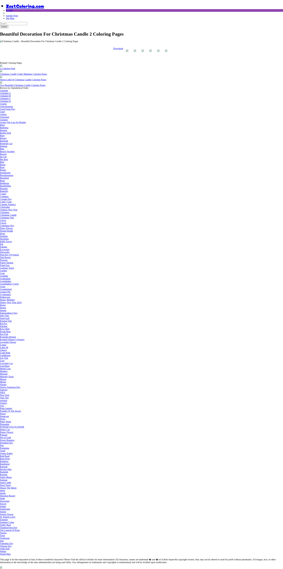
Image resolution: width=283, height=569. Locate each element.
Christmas (4, 212)
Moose (3, 379)
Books (3, 170)
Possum (3, 435)
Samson (3, 480)
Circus (3, 220)
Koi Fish (4, 334)
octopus (3, 400)
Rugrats (3, 474)
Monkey (4, 371)
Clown (3, 223)
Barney (3, 138)
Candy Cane (6, 202)
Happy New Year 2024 (11, 302)
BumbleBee (5, 186)
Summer (4, 519)
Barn (2, 135)
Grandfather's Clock (9, 284)
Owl (2, 405)
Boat (2, 167)
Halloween (5, 297)
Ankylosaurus (6, 106)
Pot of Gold (5, 437)
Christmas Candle (8, 215)
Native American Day (10, 387)
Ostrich (3, 403)
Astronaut (4, 117)
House (3, 307)
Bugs (2, 180)
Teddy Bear (5, 525)
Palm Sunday (6, 408)
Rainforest (5, 464)
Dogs (2, 233)
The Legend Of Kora (10, 530)
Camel (3, 194)
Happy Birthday (7, 300)
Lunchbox (5, 366)
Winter (3, 551)
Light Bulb (5, 353)
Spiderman (5, 509)
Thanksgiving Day (8, 527)
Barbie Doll (5, 133)
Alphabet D (5, 101)
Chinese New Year (8, 210)
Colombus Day (7, 225)
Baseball (4, 141)
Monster (4, 374)
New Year (4, 395)
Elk (1, 244)
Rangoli (3, 466)
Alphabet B (5, 96)
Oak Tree (4, 398)
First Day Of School (9, 255)
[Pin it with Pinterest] (150, 52)
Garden (3, 270)
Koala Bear (5, 331)
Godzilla (4, 276)
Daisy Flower (6, 228)
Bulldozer (4, 183)
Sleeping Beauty (7, 496)
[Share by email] (166, 52)
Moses (3, 382)
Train (2, 535)
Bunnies (4, 188)
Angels (3, 104)
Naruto (3, 384)
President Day (6, 443)
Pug (2, 445)
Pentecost (4, 416)
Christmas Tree (7, 217)
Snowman (4, 501)
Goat (2, 273)
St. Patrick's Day (7, 517)
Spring (3, 511)
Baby (2, 125)
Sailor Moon (6, 477)
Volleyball (4, 549)
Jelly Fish (4, 315)
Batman (3, 146)
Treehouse (5, 538)
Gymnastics (5, 294)
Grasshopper (6, 289)
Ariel (2, 112)
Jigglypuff (4, 318)
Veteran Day (6, 546)
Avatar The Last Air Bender (13, 122)
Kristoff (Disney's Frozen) (12, 339)
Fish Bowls (5, 257)
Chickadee (5, 207)
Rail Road (4, 456)
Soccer (3, 503)
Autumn (4, 119)
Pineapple (4, 424)
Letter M (4, 347)
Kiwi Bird (4, 329)
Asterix (3, 114)
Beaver (3, 154)
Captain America (8, 204)
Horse (3, 305)
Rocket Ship (5, 469)
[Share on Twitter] (135, 52)
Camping (4, 196)
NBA (2, 392)
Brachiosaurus (6, 175)
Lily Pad (4, 358)
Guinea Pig (5, 292)
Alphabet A (5, 93)
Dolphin (4, 236)
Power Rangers (7, 440)
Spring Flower (6, 514)
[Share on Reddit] (142, 52)
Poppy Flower (6, 432)
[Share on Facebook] (127, 52)
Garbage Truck (7, 268)
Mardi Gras (5, 368)
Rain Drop (5, 458)
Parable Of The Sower (10, 411)
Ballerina (4, 127)
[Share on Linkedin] (158, 52)
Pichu (2, 419)
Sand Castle (5, 482)
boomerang (5, 172)
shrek (2, 490)
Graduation (5, 278)
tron (2, 541)
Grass (2, 286)
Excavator (4, 249)
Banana (3, 130)
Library (3, 350)
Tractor (3, 533)
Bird (2, 162)
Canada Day (6, 199)
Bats (2, 149)
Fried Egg (4, 265)
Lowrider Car (6, 363)
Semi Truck (5, 485)
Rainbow (4, 461)
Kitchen (3, 326)
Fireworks (4, 252)
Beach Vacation (7, 151)
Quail (2, 451)
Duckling (4, 239)
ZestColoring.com (25, 5)
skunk (3, 493)
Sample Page (12, 15)
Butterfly (4, 191)
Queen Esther (6, 453)
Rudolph (4, 472)
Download (118, 48)
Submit (4, 27)
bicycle (3, 157)
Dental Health (6, 231)
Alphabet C (5, 98)
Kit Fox (3, 323)
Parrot (3, 413)
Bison (2, 164)
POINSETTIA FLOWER (12, 427)
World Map (5, 554)
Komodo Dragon (8, 337)
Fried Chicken (6, 262)
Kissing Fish (6, 321)
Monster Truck (7, 376)
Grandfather (5, 281)
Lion (2, 360)
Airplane (4, 90)
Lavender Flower (8, 342)
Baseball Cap (6, 143)
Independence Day (9, 313)
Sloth (2, 498)
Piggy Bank (5, 421)
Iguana (3, 310)
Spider (3, 506)
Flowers (4, 260)
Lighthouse (5, 355)
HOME (9, 10)
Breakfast (4, 178)
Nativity (4, 390)
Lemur (3, 345)
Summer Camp (7, 522)
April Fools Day (7, 109)
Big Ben (4, 159)
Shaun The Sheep (8, 488)
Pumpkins (4, 448)
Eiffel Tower (6, 241)
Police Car (5, 429)
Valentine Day (6, 543)
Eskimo (3, 247)
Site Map (10, 18)
